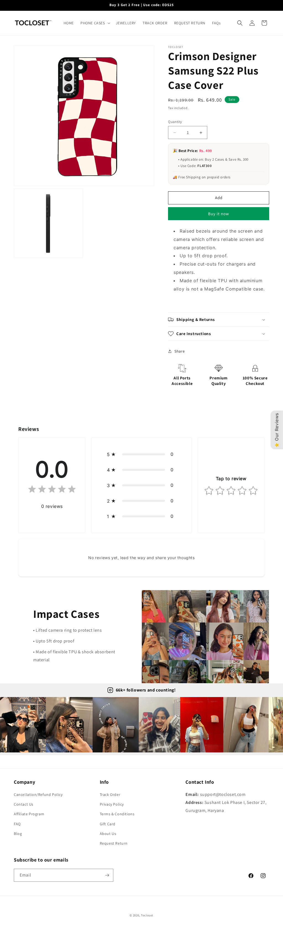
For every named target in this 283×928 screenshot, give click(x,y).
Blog (18, 833)
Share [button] (179, 351)
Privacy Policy (112, 804)
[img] (52, 490)
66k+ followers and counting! (146, 690)
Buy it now (218, 213)
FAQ (17, 823)
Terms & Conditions (117, 813)
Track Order (110, 794)
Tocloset (147, 915)
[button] (94, 23)
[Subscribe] (107, 875)
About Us (108, 833)
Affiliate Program (29, 813)
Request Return (114, 843)
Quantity (175, 121)
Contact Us (23, 804)
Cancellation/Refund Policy (38, 794)
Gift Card (108, 823)
